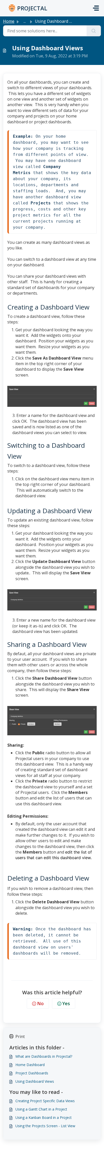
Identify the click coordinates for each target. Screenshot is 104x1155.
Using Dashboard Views (34, 1081)
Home (8, 21)
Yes (66, 1003)
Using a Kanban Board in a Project (43, 1117)
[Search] (94, 30)
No (40, 1003)
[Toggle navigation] (96, 8)
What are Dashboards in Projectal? (43, 1056)
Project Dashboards (31, 1073)
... (24, 21)
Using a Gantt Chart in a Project (41, 1109)
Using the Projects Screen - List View (45, 1125)
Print (20, 1036)
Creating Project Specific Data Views (45, 1100)
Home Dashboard (30, 1064)
